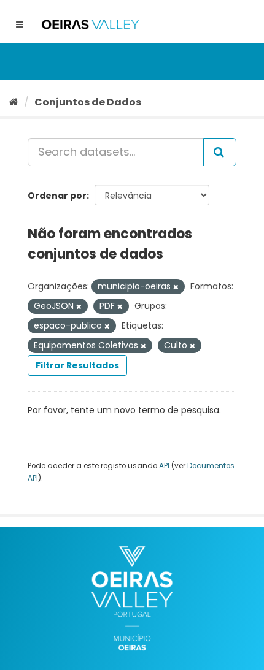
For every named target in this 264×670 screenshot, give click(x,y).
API (164, 466)
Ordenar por (57, 195)
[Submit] (219, 152)
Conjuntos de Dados (87, 102)
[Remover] (176, 287)
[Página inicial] (13, 102)
